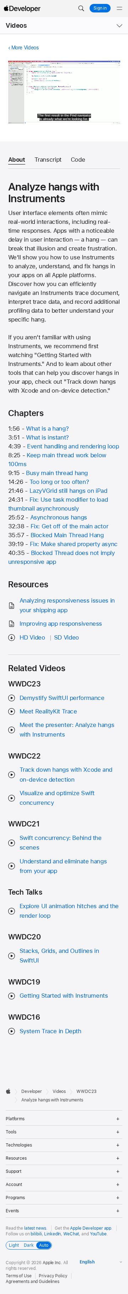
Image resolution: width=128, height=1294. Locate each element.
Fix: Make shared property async (74, 544)
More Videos (25, 47)
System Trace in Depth (50, 1031)
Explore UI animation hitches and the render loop (69, 910)
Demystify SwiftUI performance (62, 697)
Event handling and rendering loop (73, 446)
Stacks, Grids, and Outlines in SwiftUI (59, 955)
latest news (35, 1228)
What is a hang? (47, 428)
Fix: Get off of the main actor (69, 526)
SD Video (66, 637)
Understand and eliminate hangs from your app (63, 866)
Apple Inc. (52, 1262)
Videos (16, 25)
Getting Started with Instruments (64, 995)
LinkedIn (52, 1233)
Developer (31, 1091)
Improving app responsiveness (61, 623)
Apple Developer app (90, 1228)
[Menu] (119, 8)
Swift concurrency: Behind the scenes (61, 842)
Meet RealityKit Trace (48, 711)
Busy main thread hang (57, 472)
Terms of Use (19, 1275)
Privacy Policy (53, 1275)
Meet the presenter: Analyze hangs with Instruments (67, 729)
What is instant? (47, 437)
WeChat (71, 1233)
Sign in (100, 8)
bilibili (36, 1233)
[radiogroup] (29, 1245)
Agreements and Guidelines (32, 1281)
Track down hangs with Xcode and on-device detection (66, 774)
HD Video (32, 637)
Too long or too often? (59, 481)
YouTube (98, 1233)
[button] (81, 8)
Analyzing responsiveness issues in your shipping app (67, 605)
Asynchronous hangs (58, 517)
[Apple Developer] (22, 8)
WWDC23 (86, 1091)
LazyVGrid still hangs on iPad (68, 490)
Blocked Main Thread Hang (67, 535)
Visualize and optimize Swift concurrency (57, 797)
